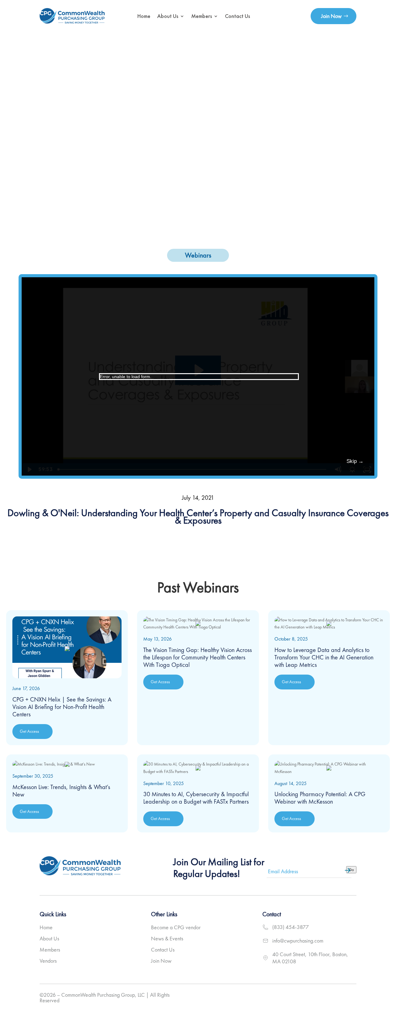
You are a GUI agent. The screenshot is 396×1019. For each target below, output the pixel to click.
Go (351, 869)
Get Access (29, 731)
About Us (167, 15)
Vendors (48, 960)
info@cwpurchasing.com (297, 940)
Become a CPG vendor (175, 927)
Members (201, 15)
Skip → (355, 461)
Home (143, 15)
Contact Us (237, 15)
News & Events (167, 938)
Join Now (331, 15)
